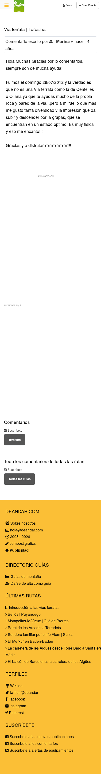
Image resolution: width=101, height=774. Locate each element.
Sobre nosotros (22, 523)
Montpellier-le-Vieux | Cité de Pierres (38, 620)
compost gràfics (22, 543)
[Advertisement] (50, 230)
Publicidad (19, 550)
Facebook (16, 699)
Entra (68, 5)
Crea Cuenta (88, 5)
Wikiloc (15, 685)
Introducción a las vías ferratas (33, 607)
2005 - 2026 (19, 536)
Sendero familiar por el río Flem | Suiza (40, 634)
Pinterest (16, 712)
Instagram (17, 705)
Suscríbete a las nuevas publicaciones (41, 736)
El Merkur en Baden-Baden (30, 641)
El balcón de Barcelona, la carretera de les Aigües (49, 661)
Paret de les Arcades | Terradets (34, 627)
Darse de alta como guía (30, 583)
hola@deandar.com (26, 530)
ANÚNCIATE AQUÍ (46, 176)
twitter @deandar (23, 692)
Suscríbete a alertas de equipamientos (41, 750)
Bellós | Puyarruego (24, 614)
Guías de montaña (25, 576)
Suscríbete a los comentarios (33, 743)
